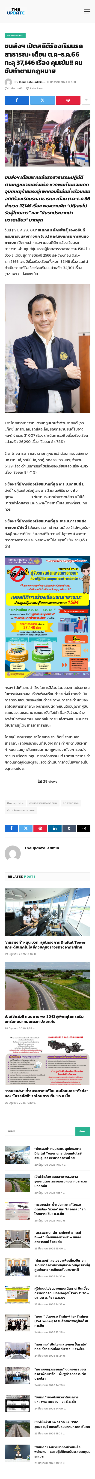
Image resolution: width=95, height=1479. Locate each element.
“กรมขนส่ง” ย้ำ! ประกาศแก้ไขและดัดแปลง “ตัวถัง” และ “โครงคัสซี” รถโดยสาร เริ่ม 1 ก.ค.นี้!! (46, 1093)
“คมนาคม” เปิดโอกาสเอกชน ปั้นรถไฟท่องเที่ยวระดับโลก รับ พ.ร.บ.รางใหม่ (60, 1347)
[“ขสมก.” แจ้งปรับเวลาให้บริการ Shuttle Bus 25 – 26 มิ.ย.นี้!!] (17, 1403)
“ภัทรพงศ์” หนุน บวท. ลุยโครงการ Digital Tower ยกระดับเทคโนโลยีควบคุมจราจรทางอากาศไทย (45, 945)
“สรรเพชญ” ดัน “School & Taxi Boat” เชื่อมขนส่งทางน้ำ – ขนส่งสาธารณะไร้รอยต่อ (57, 1237)
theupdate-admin (30, 82)
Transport (15, 35)
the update (15, 803)
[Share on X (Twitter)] (42, 100)
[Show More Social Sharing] (86, 100)
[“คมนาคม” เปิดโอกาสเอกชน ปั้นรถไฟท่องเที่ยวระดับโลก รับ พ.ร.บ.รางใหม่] (17, 1350)
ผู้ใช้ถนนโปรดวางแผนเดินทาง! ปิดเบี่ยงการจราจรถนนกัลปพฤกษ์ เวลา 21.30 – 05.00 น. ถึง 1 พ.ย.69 (61, 1293)
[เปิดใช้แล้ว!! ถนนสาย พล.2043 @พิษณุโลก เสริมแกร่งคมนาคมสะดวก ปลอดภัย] (47, 986)
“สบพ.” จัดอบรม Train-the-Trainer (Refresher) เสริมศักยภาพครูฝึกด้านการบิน (61, 1321)
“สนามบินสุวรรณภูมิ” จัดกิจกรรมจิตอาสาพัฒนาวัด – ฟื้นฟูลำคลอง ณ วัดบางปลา (60, 1374)
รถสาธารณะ (71, 803)
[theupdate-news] (16, 11)
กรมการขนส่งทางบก (43, 803)
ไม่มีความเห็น (16, 88)
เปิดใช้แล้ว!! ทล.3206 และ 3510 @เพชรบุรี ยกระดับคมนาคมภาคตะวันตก (62, 1424)
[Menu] (87, 11)
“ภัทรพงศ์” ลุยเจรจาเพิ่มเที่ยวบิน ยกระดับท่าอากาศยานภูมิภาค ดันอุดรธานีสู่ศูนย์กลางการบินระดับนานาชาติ (62, 1265)
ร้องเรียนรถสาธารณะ (21, 810)
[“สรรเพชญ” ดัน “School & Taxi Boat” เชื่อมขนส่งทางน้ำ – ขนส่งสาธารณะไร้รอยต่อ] (17, 1239)
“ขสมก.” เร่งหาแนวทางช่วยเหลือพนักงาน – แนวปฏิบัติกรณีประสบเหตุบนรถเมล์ (62, 1452)
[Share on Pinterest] (68, 100)
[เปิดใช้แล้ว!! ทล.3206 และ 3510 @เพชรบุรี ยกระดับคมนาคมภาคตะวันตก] (17, 1428)
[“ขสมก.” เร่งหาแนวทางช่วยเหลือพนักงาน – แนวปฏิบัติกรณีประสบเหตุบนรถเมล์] (17, 1453)
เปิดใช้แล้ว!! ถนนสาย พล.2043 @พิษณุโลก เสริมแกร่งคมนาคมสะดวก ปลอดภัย (44, 1019)
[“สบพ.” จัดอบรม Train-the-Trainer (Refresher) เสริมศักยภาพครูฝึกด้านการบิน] (17, 1322)
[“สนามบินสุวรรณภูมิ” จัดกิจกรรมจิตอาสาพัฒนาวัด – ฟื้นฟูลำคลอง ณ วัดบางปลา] (17, 1375)
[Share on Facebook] (17, 100)
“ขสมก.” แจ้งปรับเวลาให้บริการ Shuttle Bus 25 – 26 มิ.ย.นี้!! (56, 1399)
